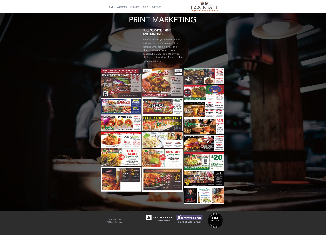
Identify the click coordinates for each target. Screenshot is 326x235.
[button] (134, 7)
